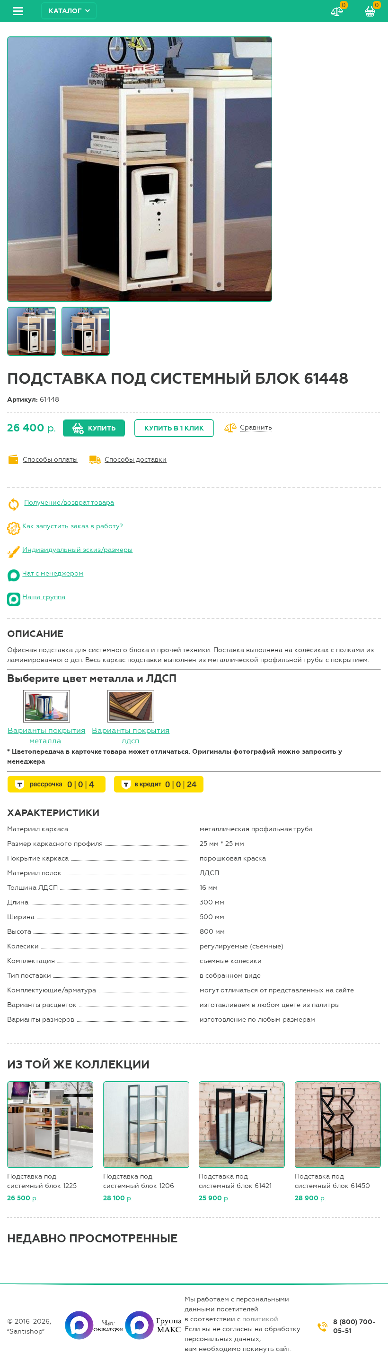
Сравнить (256, 427)
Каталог (65, 11)
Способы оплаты (50, 460)
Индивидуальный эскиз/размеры (77, 550)
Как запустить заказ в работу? (72, 526)
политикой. (261, 1319)
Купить (101, 428)
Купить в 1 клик (174, 428)
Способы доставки (136, 460)
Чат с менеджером (52, 573)
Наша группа (43, 597)
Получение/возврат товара (69, 503)
